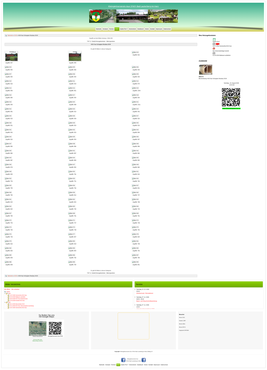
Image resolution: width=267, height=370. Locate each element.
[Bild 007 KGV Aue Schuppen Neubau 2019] (8, 74)
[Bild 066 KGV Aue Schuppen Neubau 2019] (135, 206)
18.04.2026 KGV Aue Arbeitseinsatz (19, 298)
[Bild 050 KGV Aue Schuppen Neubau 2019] (72, 171)
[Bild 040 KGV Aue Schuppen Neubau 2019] (8, 150)
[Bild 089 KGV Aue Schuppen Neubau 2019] (72, 262)
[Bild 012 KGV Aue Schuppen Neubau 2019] (135, 81)
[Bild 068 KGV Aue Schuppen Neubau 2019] (72, 213)
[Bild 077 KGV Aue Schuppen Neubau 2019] (72, 234)
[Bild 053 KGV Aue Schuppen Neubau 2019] (72, 178)
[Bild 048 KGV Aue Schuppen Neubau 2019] (135, 164)
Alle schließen (15, 289)
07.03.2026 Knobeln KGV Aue (17, 300)
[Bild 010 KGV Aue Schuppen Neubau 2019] (8, 81)
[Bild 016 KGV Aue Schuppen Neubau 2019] (8, 95)
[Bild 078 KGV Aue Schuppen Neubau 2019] (135, 234)
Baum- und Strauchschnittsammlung (146, 301)
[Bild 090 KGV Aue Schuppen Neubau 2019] (135, 262)
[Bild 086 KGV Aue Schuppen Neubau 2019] (72, 255)
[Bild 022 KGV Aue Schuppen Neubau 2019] (8, 109)
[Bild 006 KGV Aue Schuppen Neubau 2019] (135, 67)
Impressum (159, 29)
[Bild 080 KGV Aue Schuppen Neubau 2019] (72, 241)
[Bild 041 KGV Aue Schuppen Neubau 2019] (72, 150)
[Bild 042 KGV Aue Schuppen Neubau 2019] (135, 150)
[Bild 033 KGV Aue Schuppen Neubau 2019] (135, 130)
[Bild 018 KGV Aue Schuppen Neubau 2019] (135, 95)
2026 (9, 293)
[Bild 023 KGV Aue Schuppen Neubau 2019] (72, 109)
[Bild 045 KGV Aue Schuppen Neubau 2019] (135, 157)
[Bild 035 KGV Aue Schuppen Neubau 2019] (72, 137)
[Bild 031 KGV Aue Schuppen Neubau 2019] (8, 130)
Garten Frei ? (123, 29)
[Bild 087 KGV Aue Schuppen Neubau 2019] (135, 255)
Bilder (117, 29)
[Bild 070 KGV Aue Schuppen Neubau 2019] (8, 220)
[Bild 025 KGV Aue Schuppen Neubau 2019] (8, 116)
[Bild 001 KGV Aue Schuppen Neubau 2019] (12, 56)
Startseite (98, 29)
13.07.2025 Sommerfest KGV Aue (18, 307)
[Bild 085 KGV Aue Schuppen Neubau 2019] (8, 255)
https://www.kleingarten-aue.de (232, 108)
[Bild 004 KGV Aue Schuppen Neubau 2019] (8, 67)
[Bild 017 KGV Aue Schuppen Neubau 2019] (72, 95)
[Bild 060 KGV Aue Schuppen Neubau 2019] (135, 192)
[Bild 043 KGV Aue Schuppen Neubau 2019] (8, 157)
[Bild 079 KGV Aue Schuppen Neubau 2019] (8, 241)
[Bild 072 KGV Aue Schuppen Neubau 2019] (135, 220)
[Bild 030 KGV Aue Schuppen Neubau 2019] (135, 123)
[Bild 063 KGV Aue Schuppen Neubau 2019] (135, 199)
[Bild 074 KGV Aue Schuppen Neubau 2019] (72, 227)
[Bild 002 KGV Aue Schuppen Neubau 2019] (75, 56)
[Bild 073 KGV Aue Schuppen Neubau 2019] (8, 227)
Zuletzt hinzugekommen (98, 41)
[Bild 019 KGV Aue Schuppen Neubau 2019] (8, 102)
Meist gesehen (110, 41)
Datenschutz (167, 29)
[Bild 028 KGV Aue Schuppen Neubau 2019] (8, 123)
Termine (111, 29)
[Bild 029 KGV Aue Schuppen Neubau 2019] (72, 123)
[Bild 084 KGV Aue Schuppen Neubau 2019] (135, 248)
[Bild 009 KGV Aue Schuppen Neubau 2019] (135, 74)
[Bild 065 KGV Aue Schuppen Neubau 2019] (72, 206)
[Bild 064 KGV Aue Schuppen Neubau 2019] (8, 206)
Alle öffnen (7, 289)
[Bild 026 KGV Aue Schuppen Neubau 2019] (72, 116)
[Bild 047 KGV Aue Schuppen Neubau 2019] (72, 164)
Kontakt (152, 29)
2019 (15, 35)
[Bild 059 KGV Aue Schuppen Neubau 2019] (72, 192)
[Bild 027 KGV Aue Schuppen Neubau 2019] (135, 116)
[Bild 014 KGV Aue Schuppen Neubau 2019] (72, 88)
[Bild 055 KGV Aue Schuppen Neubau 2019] (8, 185)
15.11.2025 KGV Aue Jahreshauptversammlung (22, 305)
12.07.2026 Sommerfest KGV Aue (18, 295)
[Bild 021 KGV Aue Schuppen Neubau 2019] (135, 102)
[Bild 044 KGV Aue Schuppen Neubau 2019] (72, 157)
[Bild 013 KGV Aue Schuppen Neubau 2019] (8, 88)
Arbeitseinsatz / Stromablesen (144, 293)
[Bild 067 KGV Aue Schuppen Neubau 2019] (8, 213)
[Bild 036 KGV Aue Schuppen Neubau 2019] (135, 137)
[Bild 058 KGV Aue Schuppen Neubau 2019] (8, 192)
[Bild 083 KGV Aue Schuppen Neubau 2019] (72, 248)
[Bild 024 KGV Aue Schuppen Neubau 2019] (135, 109)
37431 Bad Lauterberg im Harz (133, 361)
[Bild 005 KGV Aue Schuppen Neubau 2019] (72, 67)
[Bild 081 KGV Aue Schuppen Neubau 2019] (135, 241)
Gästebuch (140, 29)
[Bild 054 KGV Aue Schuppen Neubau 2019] (135, 178)
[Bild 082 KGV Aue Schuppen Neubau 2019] (8, 248)
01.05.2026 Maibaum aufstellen (17, 297)
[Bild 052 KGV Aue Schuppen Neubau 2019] (8, 178)
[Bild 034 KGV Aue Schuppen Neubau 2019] (8, 137)
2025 (9, 302)
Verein (147, 29)
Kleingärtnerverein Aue (132, 358)
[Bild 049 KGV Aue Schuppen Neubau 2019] (8, 171)
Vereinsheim (132, 29)
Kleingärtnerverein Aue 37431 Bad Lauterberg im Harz (133, 6)
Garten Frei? (216, 41)
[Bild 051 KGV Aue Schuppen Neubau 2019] (135, 171)
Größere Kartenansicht (38, 336)
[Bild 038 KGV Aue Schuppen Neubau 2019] (72, 143)
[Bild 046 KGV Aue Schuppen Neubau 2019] (8, 164)
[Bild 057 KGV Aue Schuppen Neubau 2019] (135, 185)
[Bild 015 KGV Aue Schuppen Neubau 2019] (135, 88)
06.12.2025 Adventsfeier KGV (17, 304)
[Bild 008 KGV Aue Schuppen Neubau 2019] (72, 74)
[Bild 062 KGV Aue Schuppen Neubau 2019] (72, 199)
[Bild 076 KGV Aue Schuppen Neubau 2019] (8, 234)
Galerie (8, 291)
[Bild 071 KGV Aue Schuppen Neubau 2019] (72, 220)
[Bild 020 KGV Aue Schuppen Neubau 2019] (72, 102)
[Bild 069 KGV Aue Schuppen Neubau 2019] (135, 213)
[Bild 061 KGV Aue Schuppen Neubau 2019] (8, 199)
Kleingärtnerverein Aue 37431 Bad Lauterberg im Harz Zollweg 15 (133, 351)
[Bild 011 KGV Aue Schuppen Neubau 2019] (72, 81)
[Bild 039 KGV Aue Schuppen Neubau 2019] (135, 143)
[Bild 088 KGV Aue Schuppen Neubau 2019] (8, 262)
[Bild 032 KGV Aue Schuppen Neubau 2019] (72, 130)
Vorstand (105, 29)
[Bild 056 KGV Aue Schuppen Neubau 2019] (72, 185)
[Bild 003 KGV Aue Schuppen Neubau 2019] (135, 52)
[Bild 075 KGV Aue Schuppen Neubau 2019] (135, 227)
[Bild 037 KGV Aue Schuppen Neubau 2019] (8, 143)
